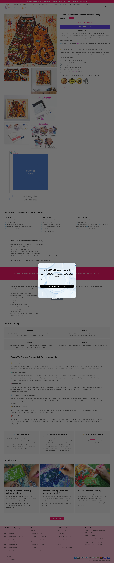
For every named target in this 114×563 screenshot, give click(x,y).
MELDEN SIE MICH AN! (57, 286)
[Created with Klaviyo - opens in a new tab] (57, 299)
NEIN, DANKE (57, 291)
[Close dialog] (75, 265)
